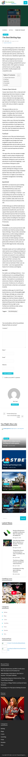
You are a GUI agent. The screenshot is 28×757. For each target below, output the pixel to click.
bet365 (6, 85)
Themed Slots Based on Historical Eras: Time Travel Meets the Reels (19, 553)
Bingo (5, 616)
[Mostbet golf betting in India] (14, 459)
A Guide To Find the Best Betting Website (16, 643)
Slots (5, 634)
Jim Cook (7, 41)
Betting (11, 30)
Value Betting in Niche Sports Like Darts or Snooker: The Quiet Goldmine (18, 543)
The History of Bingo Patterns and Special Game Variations (18, 562)
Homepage (4, 30)
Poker (5, 626)
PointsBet (6, 83)
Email (4, 357)
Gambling (6, 623)
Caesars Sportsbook (9, 77)
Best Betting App (13, 311)
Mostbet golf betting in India (12, 465)
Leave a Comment (7, 42)
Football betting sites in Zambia (13, 486)
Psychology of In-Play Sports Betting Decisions (18, 570)
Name (4, 350)
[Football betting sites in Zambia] (14, 481)
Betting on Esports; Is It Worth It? (13, 508)
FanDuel (6, 79)
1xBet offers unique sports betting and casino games (11, 442)
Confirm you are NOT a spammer (12, 377)
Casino (5, 619)
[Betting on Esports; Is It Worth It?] (14, 503)
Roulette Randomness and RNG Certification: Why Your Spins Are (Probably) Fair (19, 533)
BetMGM (6, 81)
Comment (5, 328)
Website (4, 364)
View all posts (15, 404)
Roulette (6, 630)
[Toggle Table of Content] (17, 75)
